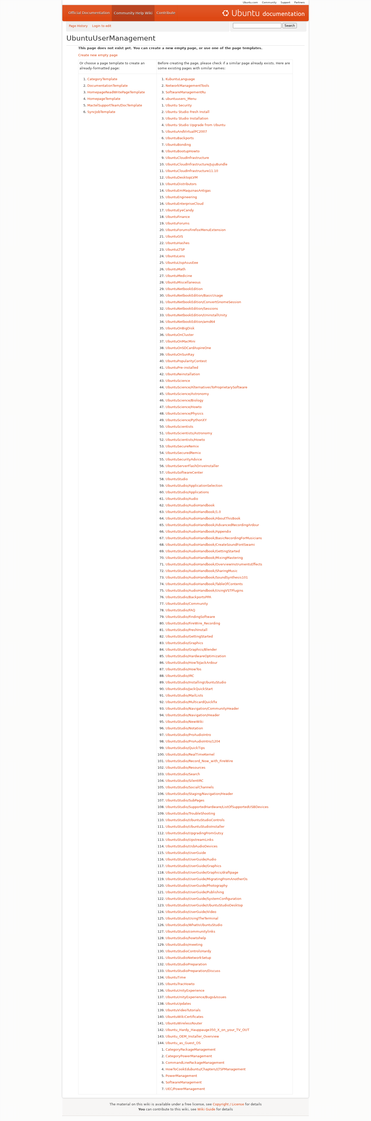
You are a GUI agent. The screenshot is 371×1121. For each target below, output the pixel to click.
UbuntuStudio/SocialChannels (190, 787)
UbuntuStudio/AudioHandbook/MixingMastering (204, 558)
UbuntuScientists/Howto (185, 440)
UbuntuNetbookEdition (184, 289)
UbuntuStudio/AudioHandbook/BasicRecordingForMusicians (214, 538)
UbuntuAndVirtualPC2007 (186, 131)
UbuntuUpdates (178, 1003)
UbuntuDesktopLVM (182, 177)
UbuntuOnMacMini (180, 341)
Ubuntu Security (179, 105)
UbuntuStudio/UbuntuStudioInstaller (195, 826)
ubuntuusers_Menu (181, 99)
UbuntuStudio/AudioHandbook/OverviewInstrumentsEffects (214, 564)
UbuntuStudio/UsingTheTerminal (192, 918)
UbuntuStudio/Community (187, 604)
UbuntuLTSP (175, 249)
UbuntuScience (178, 381)
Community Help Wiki (133, 13)
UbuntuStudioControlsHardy (188, 951)
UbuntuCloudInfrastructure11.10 (192, 171)
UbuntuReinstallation (183, 374)
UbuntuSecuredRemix (183, 453)
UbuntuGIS (174, 236)
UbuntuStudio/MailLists (184, 695)
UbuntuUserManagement (110, 38)
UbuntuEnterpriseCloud (184, 204)
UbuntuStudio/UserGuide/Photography (197, 885)
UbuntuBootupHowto (183, 151)
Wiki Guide (206, 1109)
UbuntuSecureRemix (182, 446)
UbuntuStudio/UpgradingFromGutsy (194, 833)
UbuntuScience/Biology (184, 400)
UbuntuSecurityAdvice (184, 459)
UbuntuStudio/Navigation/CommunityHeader (202, 708)
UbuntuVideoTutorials (183, 1010)
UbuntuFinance (178, 217)
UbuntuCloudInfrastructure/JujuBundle (196, 164)
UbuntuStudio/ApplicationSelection (194, 485)
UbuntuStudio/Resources (185, 767)
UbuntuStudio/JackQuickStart (189, 689)
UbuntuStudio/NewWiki (184, 722)
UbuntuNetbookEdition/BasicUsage (194, 295)
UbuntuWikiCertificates (184, 1017)
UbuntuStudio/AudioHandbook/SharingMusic (201, 571)
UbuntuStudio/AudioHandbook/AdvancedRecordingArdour (212, 525)
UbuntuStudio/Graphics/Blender (191, 649)
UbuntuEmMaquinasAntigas (188, 190)
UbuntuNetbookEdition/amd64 (190, 322)
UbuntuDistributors (181, 184)
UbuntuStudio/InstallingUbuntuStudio (196, 682)
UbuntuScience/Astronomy (187, 394)
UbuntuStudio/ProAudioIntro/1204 (193, 741)
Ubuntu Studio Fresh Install (187, 112)
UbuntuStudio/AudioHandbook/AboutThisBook (203, 518)
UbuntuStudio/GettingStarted (189, 636)
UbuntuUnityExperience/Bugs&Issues (196, 997)
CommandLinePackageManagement (195, 1063)
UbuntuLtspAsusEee (182, 263)
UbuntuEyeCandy (180, 210)
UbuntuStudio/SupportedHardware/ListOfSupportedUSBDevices (217, 807)
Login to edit (101, 26)
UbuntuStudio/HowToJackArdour (191, 663)
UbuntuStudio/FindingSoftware (190, 617)
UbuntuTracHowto (180, 984)
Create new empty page (98, 55)
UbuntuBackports (180, 138)
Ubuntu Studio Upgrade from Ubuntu (195, 125)
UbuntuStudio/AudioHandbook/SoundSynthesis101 (207, 577)
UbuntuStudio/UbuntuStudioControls (195, 820)
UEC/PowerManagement (185, 1089)
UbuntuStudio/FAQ (180, 610)
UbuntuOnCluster (180, 335)
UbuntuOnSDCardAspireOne (188, 348)
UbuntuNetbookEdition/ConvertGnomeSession (203, 302)
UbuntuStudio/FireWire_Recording (193, 623)
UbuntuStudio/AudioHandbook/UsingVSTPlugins (204, 590)
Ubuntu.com (250, 2)
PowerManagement (181, 1076)
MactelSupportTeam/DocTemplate (114, 105)
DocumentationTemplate (107, 86)
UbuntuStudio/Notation (184, 728)
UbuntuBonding (178, 145)
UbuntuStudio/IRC (180, 676)
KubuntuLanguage (180, 79)
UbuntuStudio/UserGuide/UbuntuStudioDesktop (204, 905)
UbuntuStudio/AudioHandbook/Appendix (198, 531)
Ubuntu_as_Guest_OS (183, 1043)
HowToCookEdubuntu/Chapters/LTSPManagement (206, 1069)
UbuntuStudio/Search (183, 774)
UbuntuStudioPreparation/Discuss (193, 971)
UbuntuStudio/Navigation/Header (193, 715)
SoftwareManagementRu (186, 92)
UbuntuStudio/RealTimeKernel (190, 754)
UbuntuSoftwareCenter (184, 472)
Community (269, 2)
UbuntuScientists (179, 426)
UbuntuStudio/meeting (184, 944)
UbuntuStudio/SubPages (185, 800)
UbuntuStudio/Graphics (184, 643)
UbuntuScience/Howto (184, 407)
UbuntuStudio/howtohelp (186, 938)
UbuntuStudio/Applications (187, 492)
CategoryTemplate (102, 79)
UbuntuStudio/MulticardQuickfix (191, 702)
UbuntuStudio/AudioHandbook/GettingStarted (203, 551)
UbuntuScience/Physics (184, 413)
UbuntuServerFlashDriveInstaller (192, 466)
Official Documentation (89, 13)
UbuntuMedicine (179, 276)
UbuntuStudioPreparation (186, 964)
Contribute (165, 13)
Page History (78, 26)
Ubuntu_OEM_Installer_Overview (192, 1036)
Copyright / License (228, 1104)
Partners (299, 2)
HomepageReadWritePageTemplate (116, 92)
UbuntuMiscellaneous (183, 282)
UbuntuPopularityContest (186, 361)
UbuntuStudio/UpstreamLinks (190, 840)
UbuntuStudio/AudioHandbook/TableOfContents (204, 584)
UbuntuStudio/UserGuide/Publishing (195, 892)
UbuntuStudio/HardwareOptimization (196, 656)
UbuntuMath (176, 269)
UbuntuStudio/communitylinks (190, 931)
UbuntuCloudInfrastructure (187, 158)
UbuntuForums (178, 223)
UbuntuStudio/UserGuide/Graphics (193, 866)
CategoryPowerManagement (189, 1056)
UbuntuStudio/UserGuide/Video (191, 912)
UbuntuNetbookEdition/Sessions (192, 308)
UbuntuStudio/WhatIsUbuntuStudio (194, 925)
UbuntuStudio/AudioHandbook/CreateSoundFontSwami (210, 545)
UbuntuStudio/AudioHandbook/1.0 (193, 512)
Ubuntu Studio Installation (187, 118)
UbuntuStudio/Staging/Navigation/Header (199, 794)
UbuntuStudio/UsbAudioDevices (192, 846)
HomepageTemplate (103, 99)
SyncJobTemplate (101, 112)
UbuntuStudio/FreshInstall (186, 630)
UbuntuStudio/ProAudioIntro (188, 735)
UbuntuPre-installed (182, 367)
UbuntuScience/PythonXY (186, 420)
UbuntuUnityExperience (185, 990)
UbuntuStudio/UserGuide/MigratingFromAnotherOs (207, 879)
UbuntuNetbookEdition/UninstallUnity (196, 315)
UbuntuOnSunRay (180, 354)
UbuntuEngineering (181, 197)
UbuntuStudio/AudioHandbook (190, 505)
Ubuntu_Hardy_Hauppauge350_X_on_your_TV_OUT (207, 1030)
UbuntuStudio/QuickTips (185, 748)
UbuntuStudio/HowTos (183, 669)
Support (285, 2)
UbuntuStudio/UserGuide (186, 853)
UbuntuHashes (178, 243)
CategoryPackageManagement (191, 1049)
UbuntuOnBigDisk (180, 328)
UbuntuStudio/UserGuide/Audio (191, 859)
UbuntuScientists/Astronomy (189, 433)
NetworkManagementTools (187, 86)
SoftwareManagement (184, 1082)
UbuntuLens (175, 256)
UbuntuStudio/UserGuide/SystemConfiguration (203, 899)
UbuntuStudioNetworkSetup (188, 958)
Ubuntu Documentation (263, 13)
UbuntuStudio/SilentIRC (184, 781)
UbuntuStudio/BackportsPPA (188, 597)
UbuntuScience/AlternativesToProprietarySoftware (206, 387)
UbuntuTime (176, 977)
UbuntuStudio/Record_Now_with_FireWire (199, 761)
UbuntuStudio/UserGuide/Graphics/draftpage (202, 872)
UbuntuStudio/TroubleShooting (190, 813)
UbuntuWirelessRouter (184, 1023)
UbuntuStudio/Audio (182, 499)
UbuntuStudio (177, 479)
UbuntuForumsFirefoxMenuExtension (196, 230)
